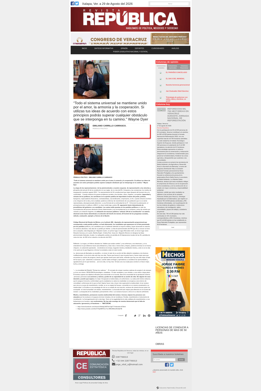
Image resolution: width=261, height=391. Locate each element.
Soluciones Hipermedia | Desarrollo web (172, 388)
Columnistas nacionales (172, 67)
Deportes (139, 48)
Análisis (175, 48)
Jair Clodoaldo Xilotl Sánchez (177, 91)
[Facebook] (73, 4)
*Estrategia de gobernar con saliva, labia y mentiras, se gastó (177, 99)
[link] (163, 128)
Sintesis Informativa (103, 48)
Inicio (84, 48)
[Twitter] (77, 4)
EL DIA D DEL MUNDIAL (175, 79)
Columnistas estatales (161, 67)
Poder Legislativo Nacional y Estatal (130, 52)
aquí (154, 372)
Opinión (124, 48)
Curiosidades (158, 48)
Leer (172, 227)
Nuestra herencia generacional (178, 85)
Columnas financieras (184, 67)
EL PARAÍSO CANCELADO (176, 72)
